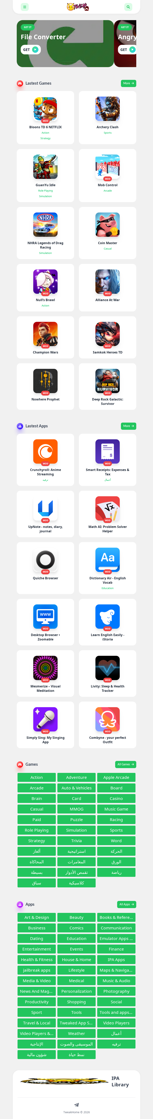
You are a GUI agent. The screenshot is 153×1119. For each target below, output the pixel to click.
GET (26, 49)
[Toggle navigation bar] (25, 7)
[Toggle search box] (128, 7)
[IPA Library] (76, 6)
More (127, 83)
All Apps (125, 904)
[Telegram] (76, 1104)
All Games (124, 764)
